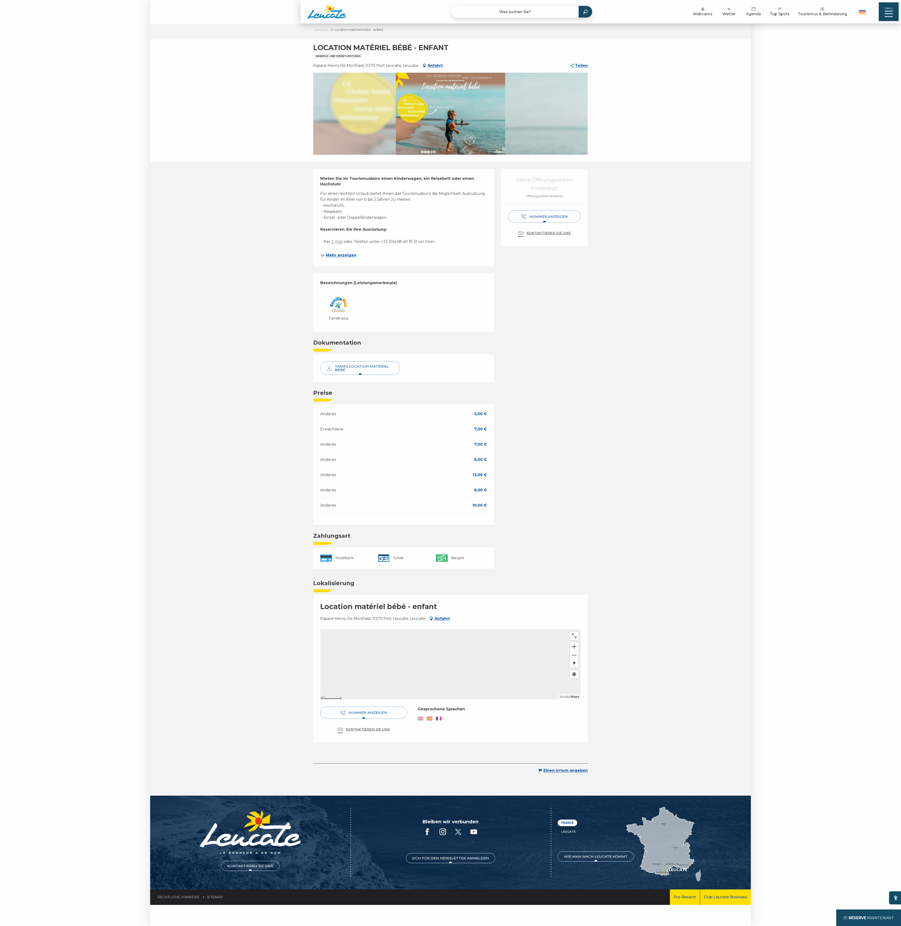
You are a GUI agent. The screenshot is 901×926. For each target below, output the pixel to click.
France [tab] (567, 822)
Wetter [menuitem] (729, 14)
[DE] (862, 12)
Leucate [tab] (568, 831)
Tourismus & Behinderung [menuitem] (822, 14)
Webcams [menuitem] (702, 14)
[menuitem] (327, 11)
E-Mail (337, 241)
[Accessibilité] (896, 898)
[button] (863, 11)
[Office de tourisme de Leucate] (250, 832)
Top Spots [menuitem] (780, 14)
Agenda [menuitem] (753, 14)
